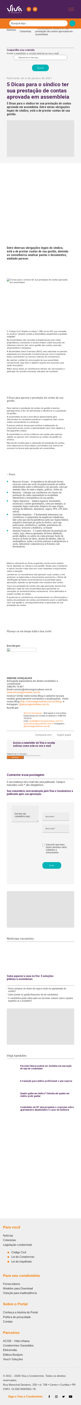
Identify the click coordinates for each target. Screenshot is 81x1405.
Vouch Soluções (13, 1359)
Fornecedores (11, 1283)
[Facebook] (29, 9)
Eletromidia (10, 1350)
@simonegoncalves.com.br (34, 704)
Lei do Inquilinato (21, 1261)
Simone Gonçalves (33, 713)
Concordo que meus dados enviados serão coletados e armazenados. (56, 848)
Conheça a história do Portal (20, 1312)
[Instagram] (35, 9)
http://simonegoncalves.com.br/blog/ (41, 701)
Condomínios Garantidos (18, 1345)
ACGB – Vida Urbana (16, 1341)
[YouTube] (70, 1396)
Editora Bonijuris (13, 1354)
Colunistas (25, 31)
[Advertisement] (40, 1156)
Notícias (11, 31)
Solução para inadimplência (20, 1293)
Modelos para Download (18, 1288)
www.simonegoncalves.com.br (39, 723)
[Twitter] (63, 1396)
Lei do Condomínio (22, 1256)
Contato (8, 1321)
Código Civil (18, 1252)
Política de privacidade (17, 1317)
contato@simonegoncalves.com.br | (45, 721)
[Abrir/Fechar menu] (71, 9)
